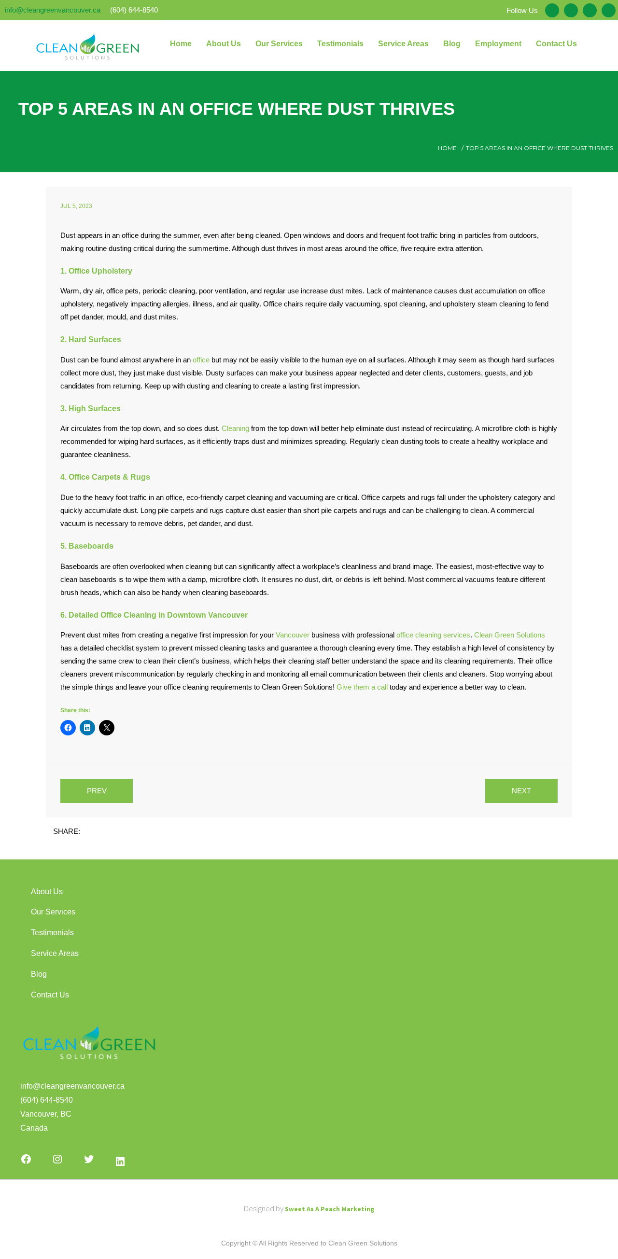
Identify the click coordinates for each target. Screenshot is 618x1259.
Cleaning (235, 428)
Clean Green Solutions (509, 635)
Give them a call (362, 687)
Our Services (53, 912)
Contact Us (50, 995)
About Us (47, 891)
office (201, 360)
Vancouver (292, 635)
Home (447, 148)
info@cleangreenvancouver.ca (52, 10)
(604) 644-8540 (134, 10)
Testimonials (52, 932)
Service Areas (55, 953)
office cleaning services (433, 635)
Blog (39, 974)
